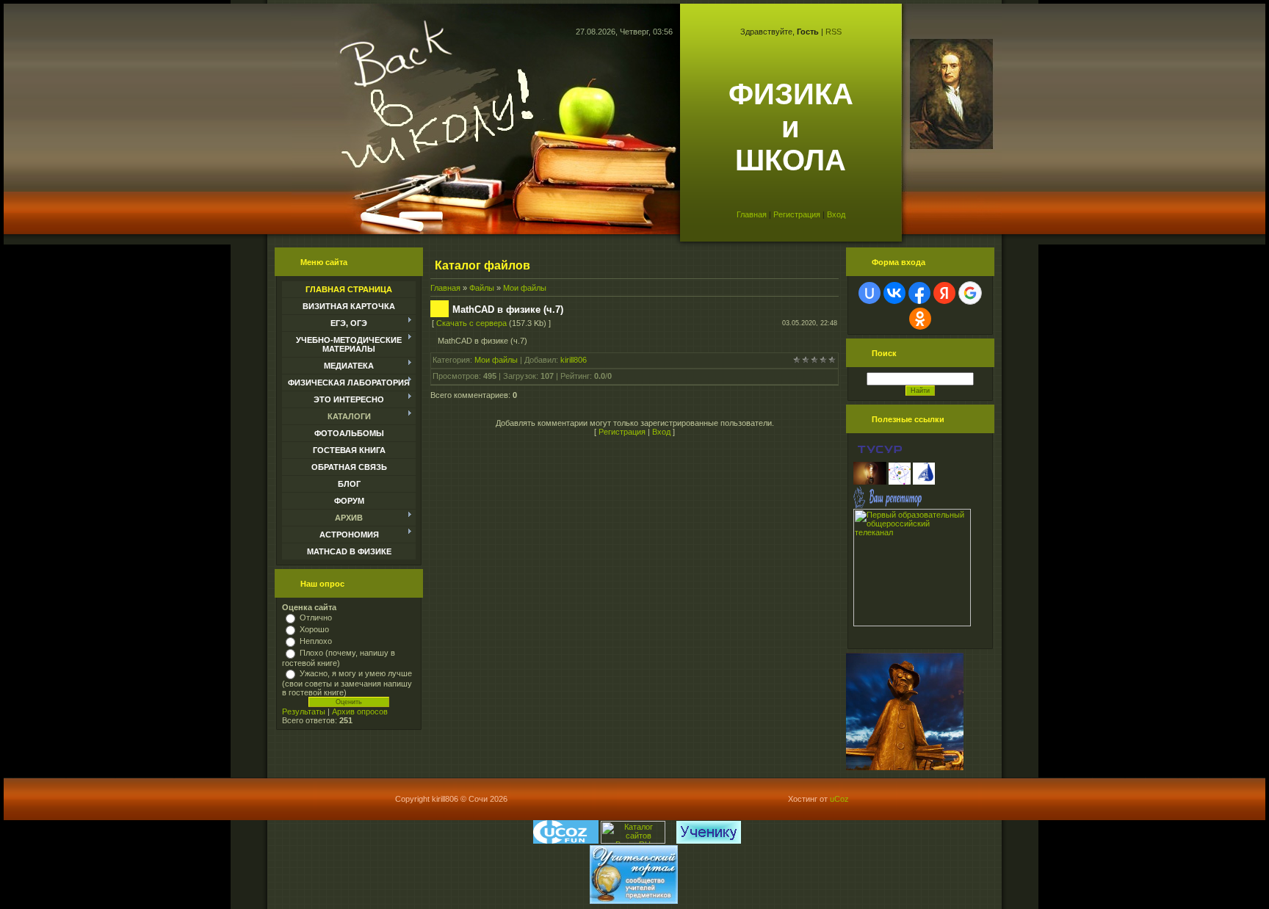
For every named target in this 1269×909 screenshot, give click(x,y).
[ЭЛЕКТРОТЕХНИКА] (869, 481)
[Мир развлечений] (566, 840)
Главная (752, 214)
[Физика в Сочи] (924, 481)
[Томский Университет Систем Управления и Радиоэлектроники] (880, 457)
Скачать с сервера (471, 323)
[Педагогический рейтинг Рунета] (673, 840)
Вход (836, 214)
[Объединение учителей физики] (900, 481)
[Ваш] (887, 505)
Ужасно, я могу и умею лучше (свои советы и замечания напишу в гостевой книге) (347, 683)
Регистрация (796, 214)
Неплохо (316, 641)
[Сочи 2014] (671, 840)
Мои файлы (524, 287)
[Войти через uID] (869, 293)
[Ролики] (905, 767)
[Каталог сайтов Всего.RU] (633, 840)
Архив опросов (360, 711)
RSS (833, 31)
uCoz (839, 798)
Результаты (303, 711)
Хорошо (314, 629)
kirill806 (573, 359)
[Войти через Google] (970, 293)
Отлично (316, 617)
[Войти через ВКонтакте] (894, 293)
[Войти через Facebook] (919, 293)
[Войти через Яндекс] (944, 293)
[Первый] (912, 623)
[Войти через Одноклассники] (920, 319)
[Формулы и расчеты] (854, 457)
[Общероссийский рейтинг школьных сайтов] (675, 840)
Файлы (481, 287)
